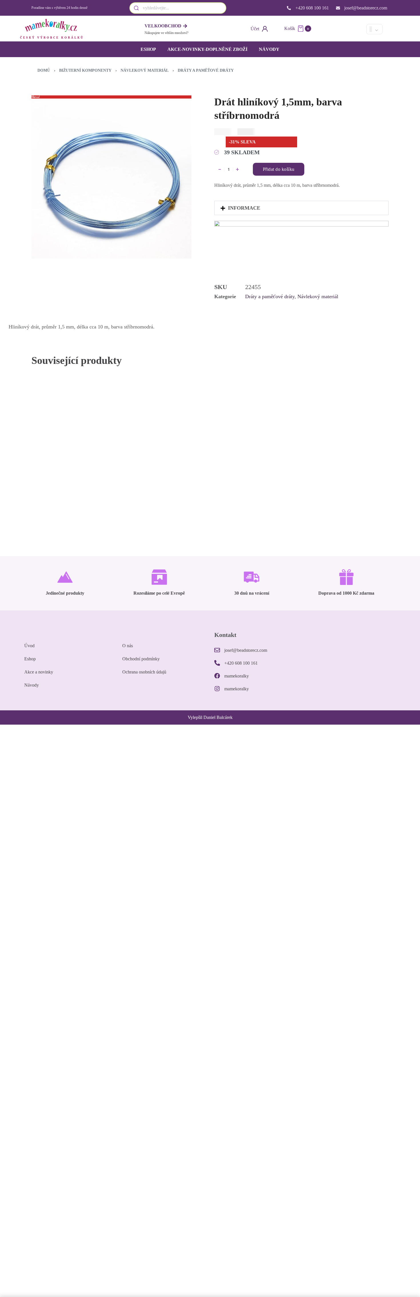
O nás (127, 645)
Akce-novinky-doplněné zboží (207, 49)
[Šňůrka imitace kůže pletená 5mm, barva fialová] (76, 435)
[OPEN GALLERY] (111, 178)
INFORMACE (244, 208)
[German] (356, 29)
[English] (346, 29)
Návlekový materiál (145, 70)
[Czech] (336, 29)
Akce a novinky (38, 671)
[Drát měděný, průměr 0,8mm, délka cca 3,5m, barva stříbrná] (343, 434)
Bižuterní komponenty (85, 70)
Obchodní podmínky (141, 658)
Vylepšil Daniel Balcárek (210, 717)
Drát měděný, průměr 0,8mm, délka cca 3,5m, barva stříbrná (338, 484)
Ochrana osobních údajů (144, 671)
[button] (301, 208)
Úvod (29, 645)
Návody (269, 49)
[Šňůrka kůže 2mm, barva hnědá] (254, 435)
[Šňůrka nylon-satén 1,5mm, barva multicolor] (165, 435)
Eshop (148, 49)
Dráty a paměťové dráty (206, 70)
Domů (43, 70)
